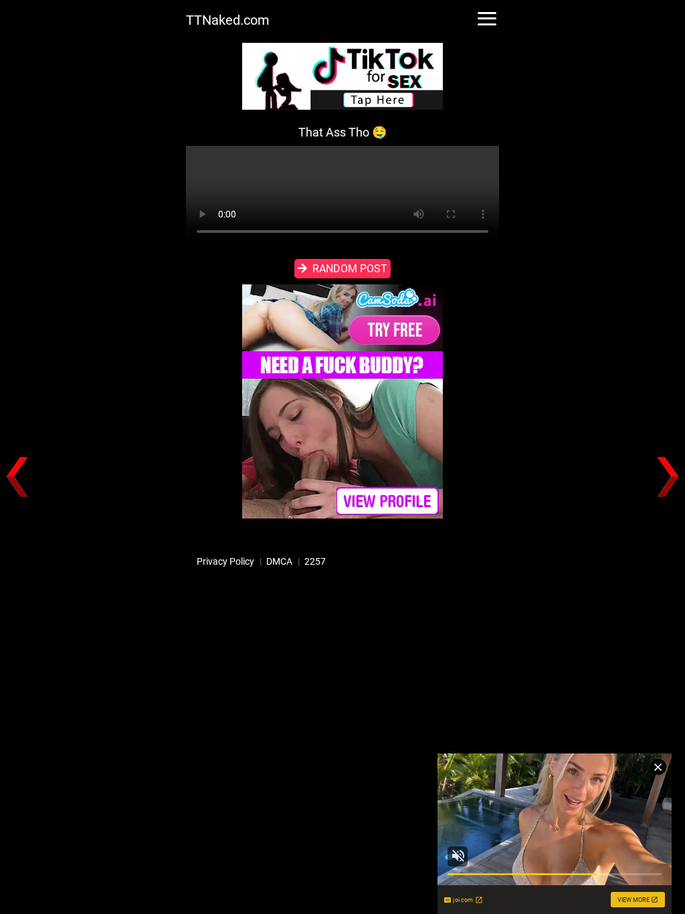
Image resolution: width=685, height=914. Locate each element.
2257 (315, 561)
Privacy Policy (225, 561)
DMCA (279, 561)
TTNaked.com (228, 20)
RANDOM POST (349, 268)
